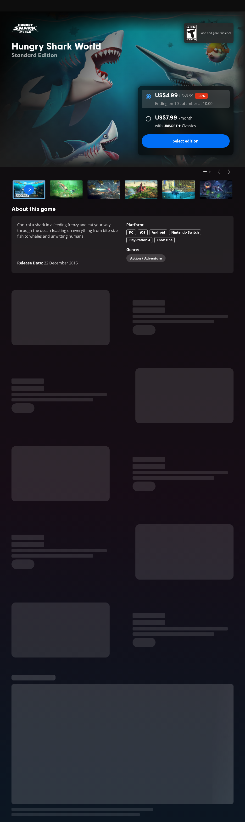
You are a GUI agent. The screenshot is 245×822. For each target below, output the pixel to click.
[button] (29, 189)
